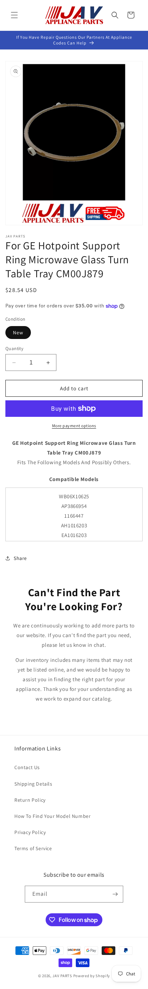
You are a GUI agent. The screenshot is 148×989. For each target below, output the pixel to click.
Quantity (14, 348)
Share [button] (20, 558)
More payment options (74, 425)
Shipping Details (33, 784)
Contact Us (27, 767)
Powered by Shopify (91, 975)
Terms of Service (33, 848)
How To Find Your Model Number (52, 816)
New (18, 332)
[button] (14, 15)
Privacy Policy (30, 832)
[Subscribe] (115, 894)
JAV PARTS (62, 975)
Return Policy (30, 800)
